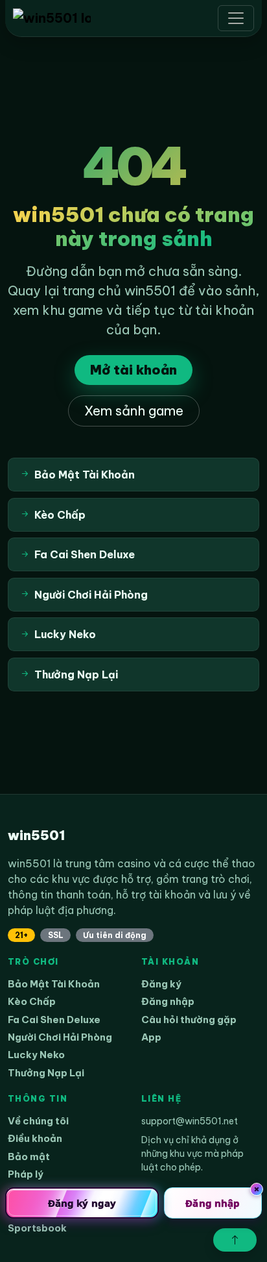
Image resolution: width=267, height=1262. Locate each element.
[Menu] (236, 18)
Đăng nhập (167, 1001)
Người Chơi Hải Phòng (60, 1037)
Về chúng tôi (38, 1121)
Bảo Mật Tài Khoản (54, 984)
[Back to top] (235, 1240)
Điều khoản (35, 1138)
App (151, 1037)
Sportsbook (37, 1228)
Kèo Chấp (32, 1001)
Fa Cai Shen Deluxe (54, 1019)
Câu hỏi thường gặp (189, 1019)
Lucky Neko (36, 1054)
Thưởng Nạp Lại (46, 1073)
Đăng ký (161, 984)
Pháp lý (25, 1174)
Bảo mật (29, 1156)
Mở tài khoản (133, 370)
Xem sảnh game (133, 410)
